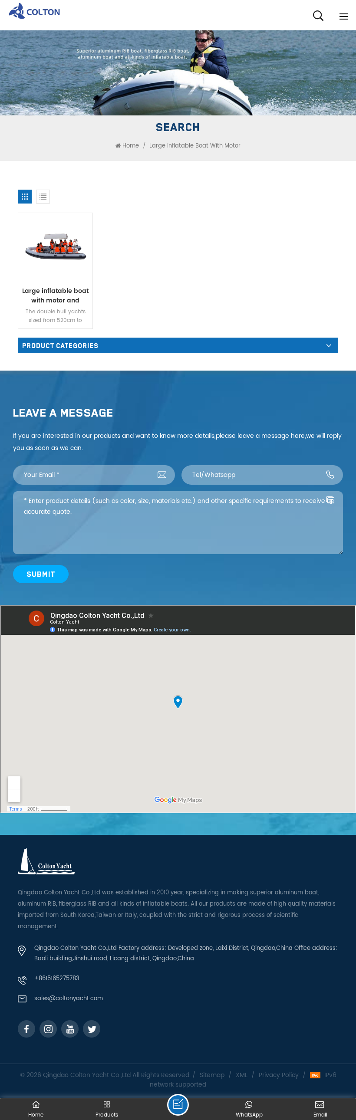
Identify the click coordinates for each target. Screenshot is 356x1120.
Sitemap (212, 1075)
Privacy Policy (279, 1075)
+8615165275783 (56, 978)
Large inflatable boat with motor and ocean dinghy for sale (55, 295)
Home (130, 146)
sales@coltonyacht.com (68, 998)
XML (241, 1075)
